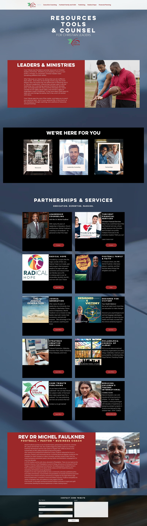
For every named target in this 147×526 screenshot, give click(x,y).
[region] (37, 156)
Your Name (42, 500)
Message (75, 500)
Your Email (42, 506)
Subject (41, 513)
